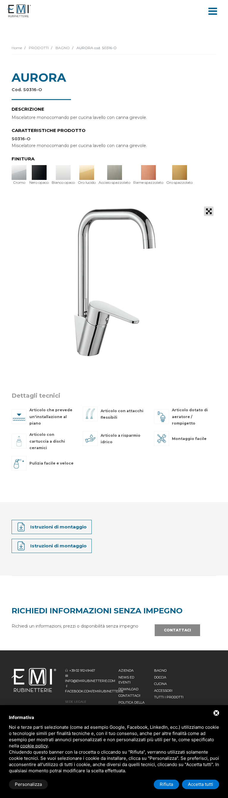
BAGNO (62, 48)
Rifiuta (166, 784)
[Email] (66, 675)
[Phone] (66, 670)
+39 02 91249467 (82, 670)
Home (17, 48)
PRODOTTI (38, 48)
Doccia (160, 677)
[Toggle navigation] (212, 11)
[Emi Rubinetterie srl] (19, 11)
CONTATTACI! (129, 696)
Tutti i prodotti (168, 697)
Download (128, 689)
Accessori (163, 691)
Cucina (160, 684)
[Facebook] (66, 686)
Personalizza (28, 784)
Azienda (126, 670)
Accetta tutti (200, 784)
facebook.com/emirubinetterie (94, 691)
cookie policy (34, 746)
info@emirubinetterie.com (90, 681)
